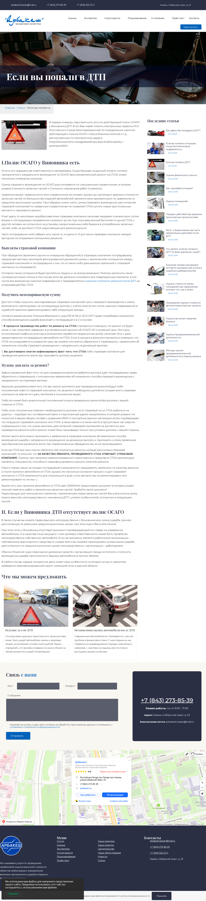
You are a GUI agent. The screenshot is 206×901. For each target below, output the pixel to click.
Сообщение (14, 695)
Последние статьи (163, 120)
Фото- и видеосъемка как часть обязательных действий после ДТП (183, 233)
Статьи (21, 107)
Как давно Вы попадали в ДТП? (183, 130)
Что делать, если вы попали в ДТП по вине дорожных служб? (183, 250)
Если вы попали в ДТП (178, 162)
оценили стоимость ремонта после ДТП (110, 281)
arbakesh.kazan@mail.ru (180, 721)
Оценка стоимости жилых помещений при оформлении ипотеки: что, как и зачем (182, 286)
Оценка (72, 18)
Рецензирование (137, 18)
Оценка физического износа (181, 175)
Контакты (194, 18)
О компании (157, 18)
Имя (10, 686)
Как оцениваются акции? (179, 188)
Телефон (70, 686)
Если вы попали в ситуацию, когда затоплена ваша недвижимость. (181, 146)
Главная (10, 107)
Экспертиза (90, 18)
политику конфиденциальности (134, 896)
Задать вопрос (190, 27)
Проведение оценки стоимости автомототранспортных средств (183, 304)
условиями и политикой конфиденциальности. (35, 727)
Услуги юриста (112, 18)
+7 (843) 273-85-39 (167, 700)
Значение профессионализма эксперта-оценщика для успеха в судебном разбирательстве (184, 268)
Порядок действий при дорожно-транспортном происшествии (184, 216)
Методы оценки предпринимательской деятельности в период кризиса (183, 353)
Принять (162, 896)
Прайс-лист (178, 18)
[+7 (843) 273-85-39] (167, 692)
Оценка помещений (177, 201)
